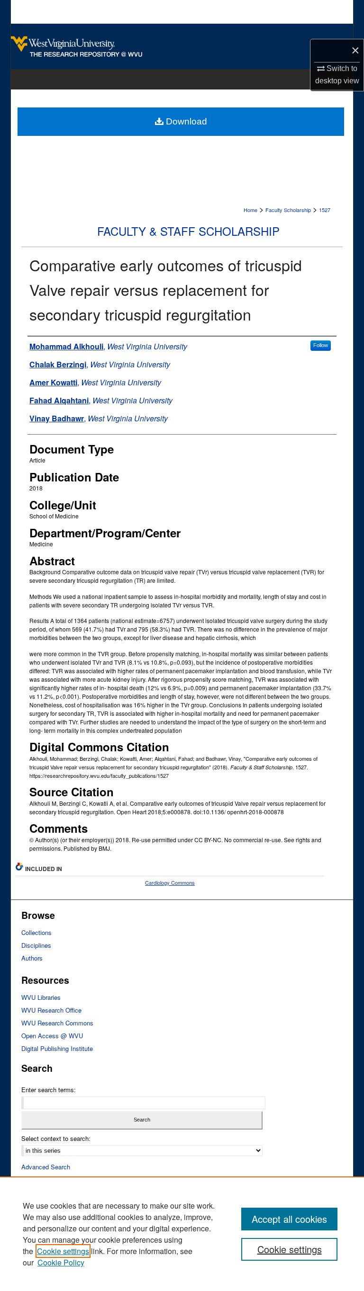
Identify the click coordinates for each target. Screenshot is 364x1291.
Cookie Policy (60, 1262)
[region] (182, 1233)
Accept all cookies (289, 1219)
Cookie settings (63, 1251)
